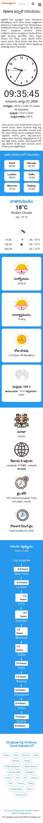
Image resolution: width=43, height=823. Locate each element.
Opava (30, 783)
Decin (29, 789)
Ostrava (26, 755)
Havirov (8, 778)
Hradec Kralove (30, 766)
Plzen (36, 755)
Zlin (17, 778)
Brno (16, 755)
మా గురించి (8, 810)
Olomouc (15, 761)
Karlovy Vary (21, 795)
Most (11, 783)
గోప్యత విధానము (25, 813)
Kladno (34, 778)
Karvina (21, 783)
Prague (6, 755)
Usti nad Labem (14, 772)
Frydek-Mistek (16, 789)
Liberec (27, 761)
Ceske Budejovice (12, 766)
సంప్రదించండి (18, 810)
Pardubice (30, 772)
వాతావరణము (21, 201)
